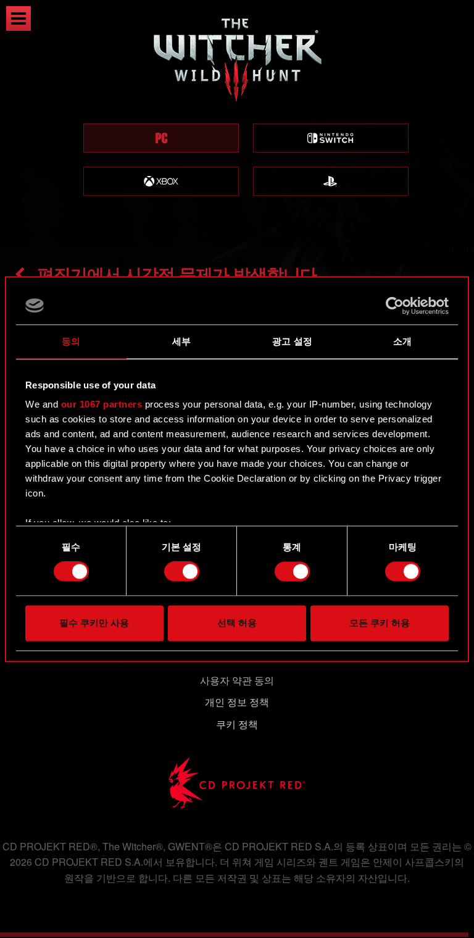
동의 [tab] (71, 341)
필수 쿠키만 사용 (94, 623)
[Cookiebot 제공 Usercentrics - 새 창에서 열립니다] (395, 305)
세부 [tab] (181, 341)
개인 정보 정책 (237, 702)
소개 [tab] (402, 341)
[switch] (181, 572)
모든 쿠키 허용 (379, 623)
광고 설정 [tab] (292, 341)
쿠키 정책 (237, 724)
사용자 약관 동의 (237, 680)
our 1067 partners (102, 404)
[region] (237, 123)
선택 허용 (237, 623)
